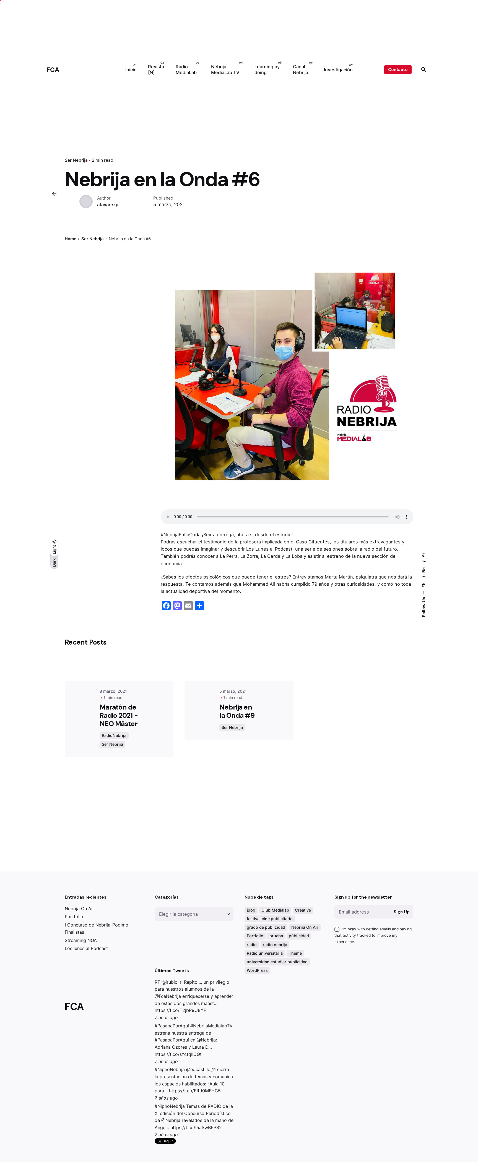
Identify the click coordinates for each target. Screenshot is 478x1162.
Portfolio (74, 916)
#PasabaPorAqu (171, 1025)
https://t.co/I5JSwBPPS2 (196, 1127)
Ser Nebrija (76, 160)
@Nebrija (206, 1040)
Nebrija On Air (79, 908)
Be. (423, 569)
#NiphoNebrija (170, 1069)
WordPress (257, 970)
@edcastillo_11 (201, 1069)
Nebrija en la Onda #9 (236, 711)
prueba (276, 935)
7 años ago (166, 1017)
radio (252, 944)
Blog (251, 910)
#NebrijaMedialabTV (211, 1025)
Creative (303, 910)
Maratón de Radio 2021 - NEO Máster (119, 715)
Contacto (398, 69)
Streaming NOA (81, 940)
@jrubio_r (171, 982)
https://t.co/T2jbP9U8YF (180, 1010)
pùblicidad (299, 935)
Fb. (423, 584)
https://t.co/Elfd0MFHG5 (195, 1090)
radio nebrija (275, 944)
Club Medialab (275, 910)
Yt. (423, 554)
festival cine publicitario (270, 918)
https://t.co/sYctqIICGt (178, 1054)
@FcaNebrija (168, 996)
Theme (295, 953)
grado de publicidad (266, 927)
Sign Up (401, 912)
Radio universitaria (265, 953)
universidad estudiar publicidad (277, 961)
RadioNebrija (114, 735)
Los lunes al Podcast (86, 948)
